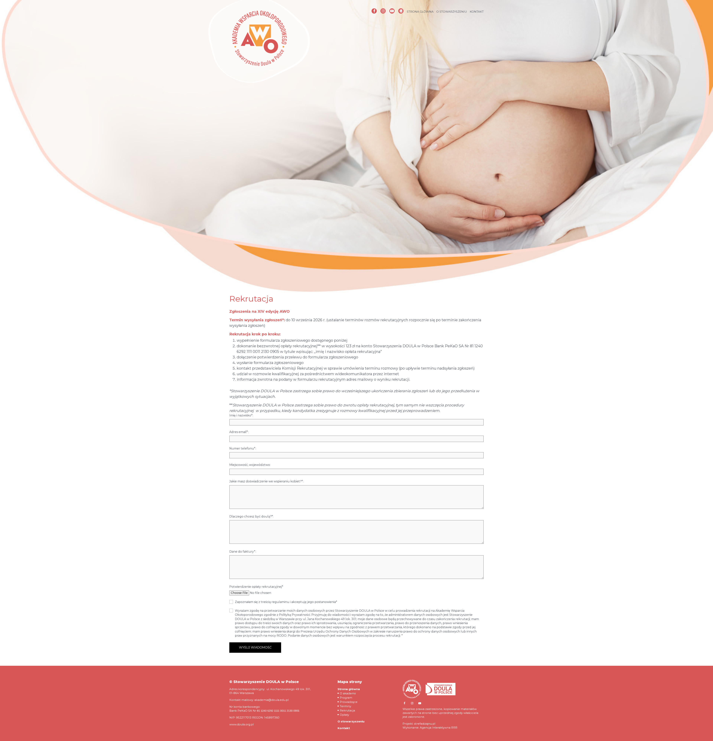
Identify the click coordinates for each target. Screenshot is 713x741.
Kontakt (477, 11)
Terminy (345, 706)
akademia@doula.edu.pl (271, 700)
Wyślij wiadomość (255, 647)
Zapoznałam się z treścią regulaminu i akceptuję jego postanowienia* (286, 602)
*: (241, 415)
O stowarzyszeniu (451, 11)
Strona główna (420, 11)
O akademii (348, 693)
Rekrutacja (347, 710)
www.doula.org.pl (241, 724)
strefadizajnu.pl (424, 723)
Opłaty (344, 714)
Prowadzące (348, 702)
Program (346, 697)
